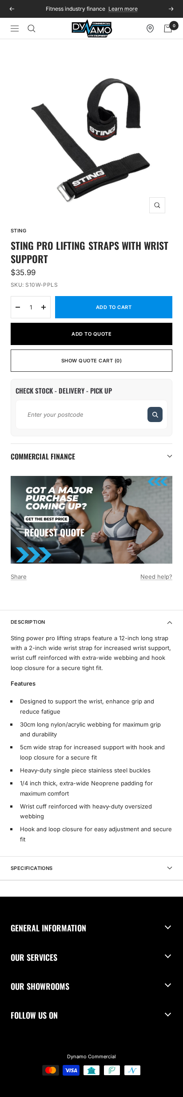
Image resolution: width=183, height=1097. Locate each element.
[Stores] (150, 28)
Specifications (32, 868)
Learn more (123, 8)
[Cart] (167, 28)
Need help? (156, 576)
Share (19, 576)
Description (28, 622)
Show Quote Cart (91, 361)
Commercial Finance (43, 456)
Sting (18, 231)
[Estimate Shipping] (155, 414)
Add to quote (91, 334)
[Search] (32, 28)
